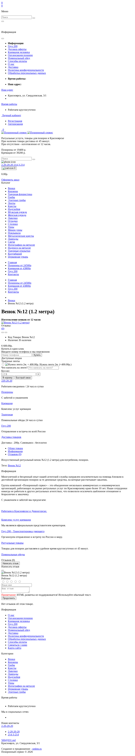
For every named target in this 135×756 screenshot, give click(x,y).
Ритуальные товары (12, 542)
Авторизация (15, 124)
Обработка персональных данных (27, 73)
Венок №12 (14, 465)
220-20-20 (6, 380)
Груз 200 (12, 46)
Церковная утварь (18, 689)
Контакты (13, 274)
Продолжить (9, 598)
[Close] (2, 570)
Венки (11, 300)
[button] (7, 89)
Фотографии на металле (21, 686)
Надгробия (14, 677)
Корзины (13, 662)
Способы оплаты (17, 61)
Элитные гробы (17, 692)
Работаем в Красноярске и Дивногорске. (24, 511)
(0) (2, 328)
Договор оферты (17, 49)
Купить (37, 355)
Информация (15, 451)
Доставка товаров (11, 437)
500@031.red (8, 740)
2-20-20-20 (7, 164)
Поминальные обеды (13, 554)
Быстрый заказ (23, 377)
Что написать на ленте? (14, 367)
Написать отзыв (10, 563)
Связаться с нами (17, 645)
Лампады (13, 674)
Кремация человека (19, 52)
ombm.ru (37, 748)
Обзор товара (15, 448)
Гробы (11, 665)
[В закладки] (2, 332)
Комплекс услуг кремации (16, 519)
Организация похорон (20, 55)
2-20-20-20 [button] (7, 726)
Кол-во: (5, 370)
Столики (13, 680)
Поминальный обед (19, 58)
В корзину (8, 377)
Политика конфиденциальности (26, 70)
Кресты (12, 668)
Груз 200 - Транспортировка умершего (22, 531)
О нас (11, 64)
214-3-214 (19, 164)
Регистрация (15, 121)
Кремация (19, 268)
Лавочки (13, 671)
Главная (12, 262)
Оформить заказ (10, 179)
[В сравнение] (6, 332)
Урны (11, 683)
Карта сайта (14, 648)
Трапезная (7, 414)
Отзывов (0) (14, 454)
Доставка (13, 67)
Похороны (19, 265)
